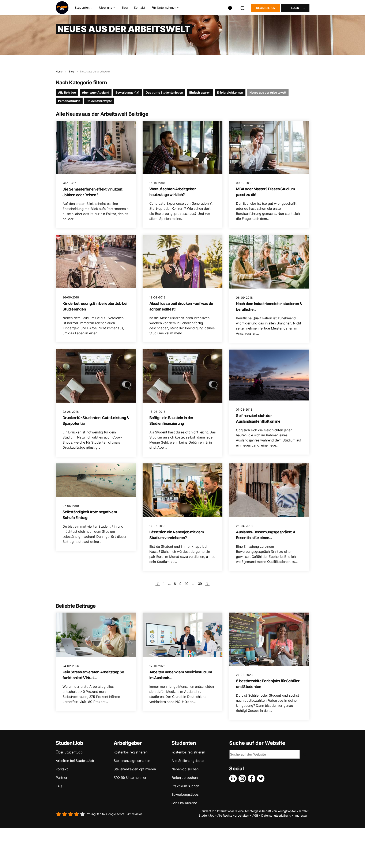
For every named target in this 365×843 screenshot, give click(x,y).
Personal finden (69, 101)
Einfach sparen (199, 92)
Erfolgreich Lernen (230, 92)
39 (200, 584)
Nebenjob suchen (185, 769)
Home (59, 71)
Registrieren (265, 8)
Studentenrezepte (99, 101)
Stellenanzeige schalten (132, 761)
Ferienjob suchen (185, 777)
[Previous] (157, 583)
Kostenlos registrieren (130, 752)
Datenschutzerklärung (276, 815)
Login (295, 8)
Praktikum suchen (185, 786)
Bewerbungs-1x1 (127, 92)
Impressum (301, 815)
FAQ (59, 786)
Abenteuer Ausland (95, 92)
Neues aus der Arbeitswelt (95, 71)
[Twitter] (261, 778)
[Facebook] (252, 778)
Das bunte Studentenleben (164, 92)
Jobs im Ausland (184, 803)
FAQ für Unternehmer (130, 777)
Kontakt (139, 7)
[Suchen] (243, 8)
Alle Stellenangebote (188, 761)
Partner (61, 777)
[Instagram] (243, 778)
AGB (255, 815)
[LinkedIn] (233, 778)
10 (186, 584)
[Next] (207, 583)
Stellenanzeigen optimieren (135, 769)
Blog (124, 7)
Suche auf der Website (257, 743)
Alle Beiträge (67, 92)
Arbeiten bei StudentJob (75, 761)
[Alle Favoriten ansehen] (230, 8)
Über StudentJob (69, 752)
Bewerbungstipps (185, 794)
